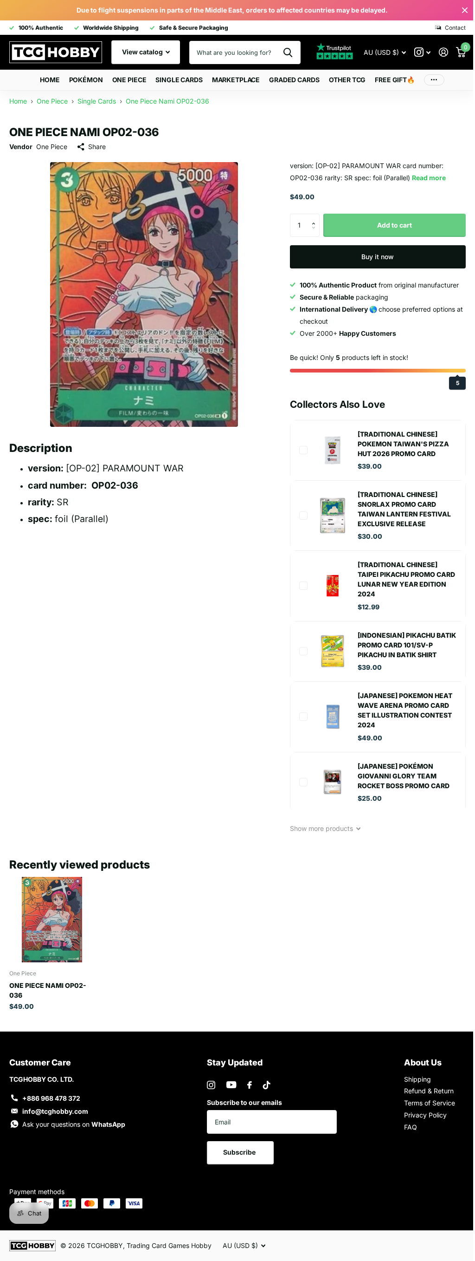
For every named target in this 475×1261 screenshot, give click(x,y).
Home (46, 80)
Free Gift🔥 (391, 80)
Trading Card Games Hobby (169, 1244)
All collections (82, 80)
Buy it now (372, 257)
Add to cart (389, 225)
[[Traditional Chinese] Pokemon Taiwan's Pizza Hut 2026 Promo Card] (328, 450)
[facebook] (246, 1083)
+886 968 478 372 (51, 1097)
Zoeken (281, 52)
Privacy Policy (419, 1113)
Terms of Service (423, 1101)
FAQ (404, 1126)
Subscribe (238, 1151)
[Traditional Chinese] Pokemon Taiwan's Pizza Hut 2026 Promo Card (399, 443)
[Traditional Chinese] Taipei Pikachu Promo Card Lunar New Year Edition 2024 (393, 579)
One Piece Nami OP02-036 (47, 989)
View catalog (143, 52)
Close (458, 10)
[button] (312, 217)
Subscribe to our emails (241, 1101)
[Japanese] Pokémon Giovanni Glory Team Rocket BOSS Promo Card (399, 776)
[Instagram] (208, 1083)
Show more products (318, 828)
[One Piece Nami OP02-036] (51, 919)
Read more (425, 178)
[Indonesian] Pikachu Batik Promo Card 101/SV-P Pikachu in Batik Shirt (401, 645)
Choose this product (299, 450)
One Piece (51, 146)
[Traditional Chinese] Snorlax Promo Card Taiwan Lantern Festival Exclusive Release (400, 509)
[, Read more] (415, 52)
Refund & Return (423, 1089)
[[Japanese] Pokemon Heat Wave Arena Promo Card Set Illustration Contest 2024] (328, 716)
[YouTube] (228, 1083)
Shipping (411, 1078)
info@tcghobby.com (55, 1110)
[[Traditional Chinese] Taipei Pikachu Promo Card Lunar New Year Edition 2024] (328, 585)
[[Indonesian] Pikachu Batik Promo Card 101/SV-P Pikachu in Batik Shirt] (328, 651)
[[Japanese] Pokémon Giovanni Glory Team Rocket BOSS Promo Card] (328, 782)
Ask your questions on (73, 1123)
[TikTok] (264, 1083)
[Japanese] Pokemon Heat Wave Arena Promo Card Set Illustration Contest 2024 (400, 710)
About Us (417, 1061)
